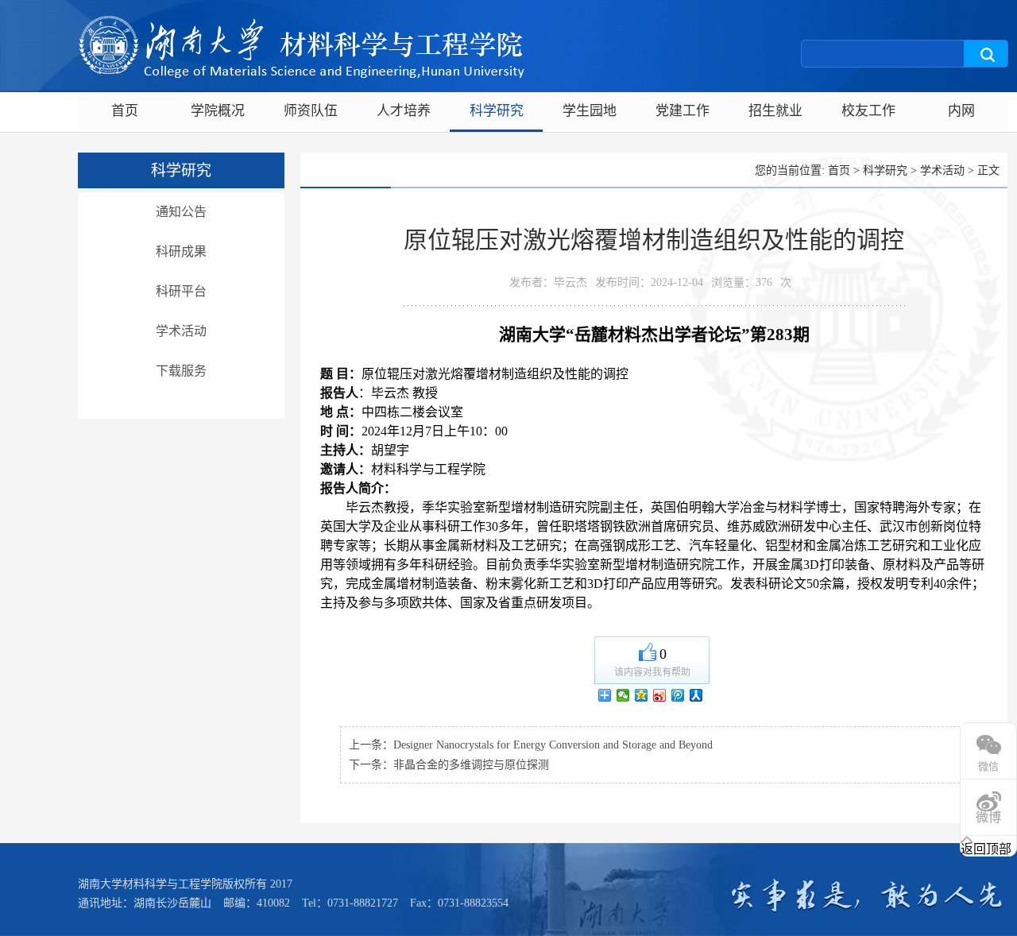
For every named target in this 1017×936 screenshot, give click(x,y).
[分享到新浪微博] (660, 695)
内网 (961, 110)
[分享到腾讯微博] (678, 695)
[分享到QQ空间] (641, 695)
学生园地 (590, 110)
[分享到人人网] (696, 695)
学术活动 (181, 331)
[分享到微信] (623, 695)
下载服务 (181, 370)
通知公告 (181, 212)
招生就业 (775, 110)
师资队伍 (311, 110)
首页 (124, 110)
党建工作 (682, 110)
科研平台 (181, 291)
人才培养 (404, 110)
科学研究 (497, 110)
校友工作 (868, 110)
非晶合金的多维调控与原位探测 (471, 765)
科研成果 (181, 251)
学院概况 (218, 110)
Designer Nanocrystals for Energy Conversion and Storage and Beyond (553, 745)
